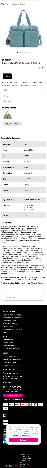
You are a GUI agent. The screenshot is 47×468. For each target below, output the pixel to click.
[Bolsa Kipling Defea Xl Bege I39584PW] (7, 141)
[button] (23, 44)
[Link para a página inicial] (7, 20)
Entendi (23, 440)
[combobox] (23, 12)
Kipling (14, 19)
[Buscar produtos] (41, 12)
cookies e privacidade (21, 435)
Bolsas (22, 19)
